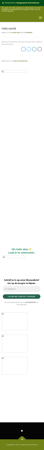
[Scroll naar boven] (22, 439)
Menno (29, 33)
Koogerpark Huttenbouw (28, 2)
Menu (40, 18)
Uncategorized (21, 61)
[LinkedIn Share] (34, 49)
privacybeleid (30, 302)
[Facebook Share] (23, 49)
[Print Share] (39, 49)
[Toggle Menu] (3, 3)
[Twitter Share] (29, 49)
